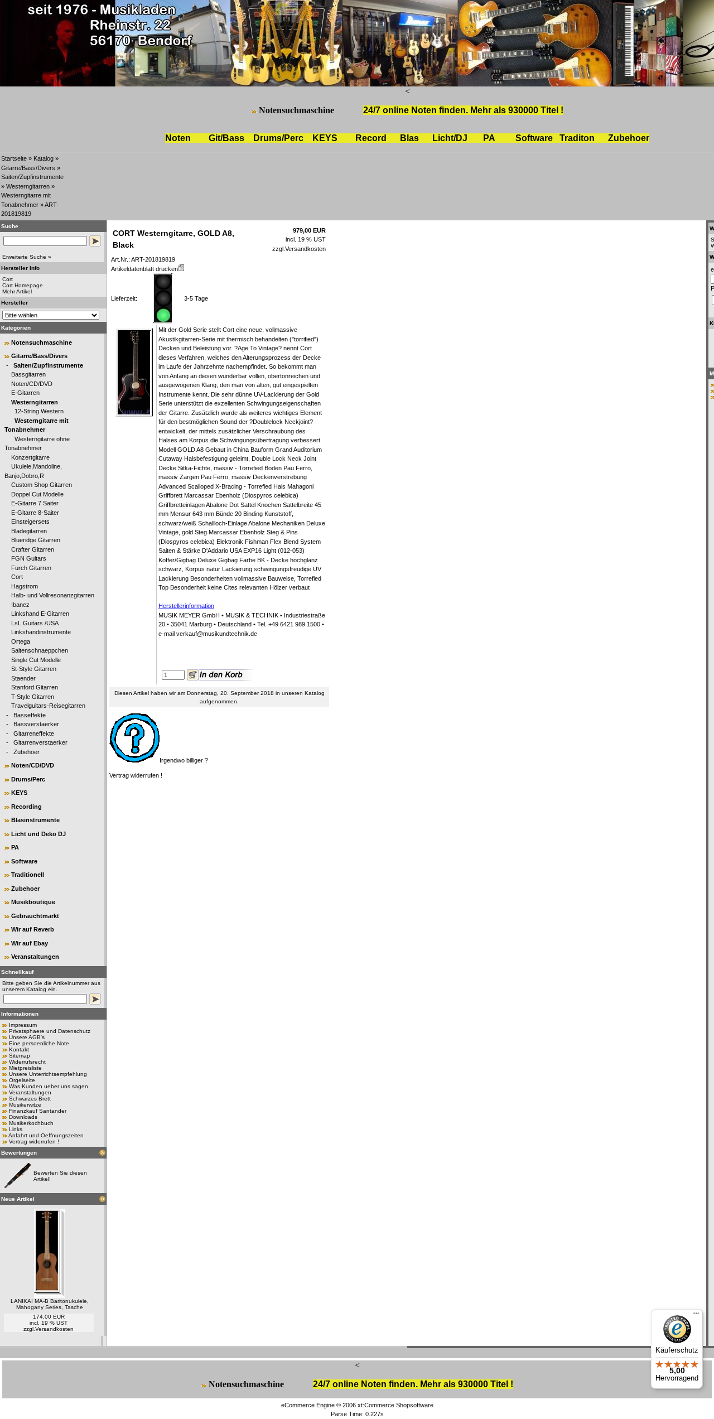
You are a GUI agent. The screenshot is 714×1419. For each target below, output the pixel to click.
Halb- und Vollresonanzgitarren (52, 595)
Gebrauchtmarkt (35, 916)
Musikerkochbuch (31, 1123)
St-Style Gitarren (33, 668)
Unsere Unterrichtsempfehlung (48, 1074)
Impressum (23, 1025)
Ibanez (20, 604)
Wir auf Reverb (32, 929)
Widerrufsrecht (27, 1062)
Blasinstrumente (35, 820)
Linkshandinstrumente (41, 632)
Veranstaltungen (35, 956)
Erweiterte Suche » (26, 257)
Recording (26, 806)
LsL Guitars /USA (35, 623)
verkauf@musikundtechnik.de (216, 633)
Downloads (23, 1117)
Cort (17, 576)
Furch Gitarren (31, 567)
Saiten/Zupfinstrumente (32, 176)
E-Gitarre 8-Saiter (35, 512)
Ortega (20, 641)
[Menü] (696, 1316)
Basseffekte (29, 715)
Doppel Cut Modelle (37, 494)
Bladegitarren (29, 531)
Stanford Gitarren (34, 687)
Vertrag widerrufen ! (34, 1141)
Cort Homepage (22, 285)
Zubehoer (26, 752)
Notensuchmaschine (296, 110)
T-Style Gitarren (32, 696)
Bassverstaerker (36, 724)
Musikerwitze (25, 1105)
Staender (23, 678)
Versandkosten (54, 1329)
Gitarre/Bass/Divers (28, 168)
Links (15, 1129)
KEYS (324, 138)
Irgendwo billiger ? (184, 760)
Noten (178, 138)
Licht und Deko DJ (38, 834)
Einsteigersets (30, 521)
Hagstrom (24, 586)
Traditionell (27, 874)
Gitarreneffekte (33, 733)
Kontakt (19, 1049)
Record (371, 138)
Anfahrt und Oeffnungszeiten (46, 1135)
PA (489, 138)
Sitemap (19, 1056)
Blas (409, 138)
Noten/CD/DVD (31, 383)
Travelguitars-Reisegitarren (48, 705)
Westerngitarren (28, 186)
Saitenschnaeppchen (39, 650)
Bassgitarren (28, 374)
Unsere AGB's (27, 1037)
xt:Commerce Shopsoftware (395, 1405)
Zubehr (628, 138)
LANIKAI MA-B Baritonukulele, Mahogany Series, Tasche (50, 1304)
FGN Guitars (28, 558)
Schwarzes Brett (30, 1098)
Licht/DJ (449, 138)
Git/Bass (226, 138)
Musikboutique (33, 902)
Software (534, 138)
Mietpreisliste (25, 1068)
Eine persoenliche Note (39, 1043)
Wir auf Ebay (29, 943)
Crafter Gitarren (32, 549)
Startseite (14, 158)
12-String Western (39, 411)
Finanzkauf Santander (37, 1111)
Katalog (43, 158)
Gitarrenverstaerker (40, 742)
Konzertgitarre (30, 457)
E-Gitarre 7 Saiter (35, 503)
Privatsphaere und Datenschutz (49, 1031)
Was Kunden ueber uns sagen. (49, 1086)
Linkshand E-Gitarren (40, 613)
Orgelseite (22, 1080)
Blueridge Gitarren (35, 540)
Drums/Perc (278, 138)
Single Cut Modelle (36, 660)
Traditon (577, 138)
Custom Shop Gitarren (41, 484)
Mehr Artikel (17, 291)
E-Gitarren (25, 392)
